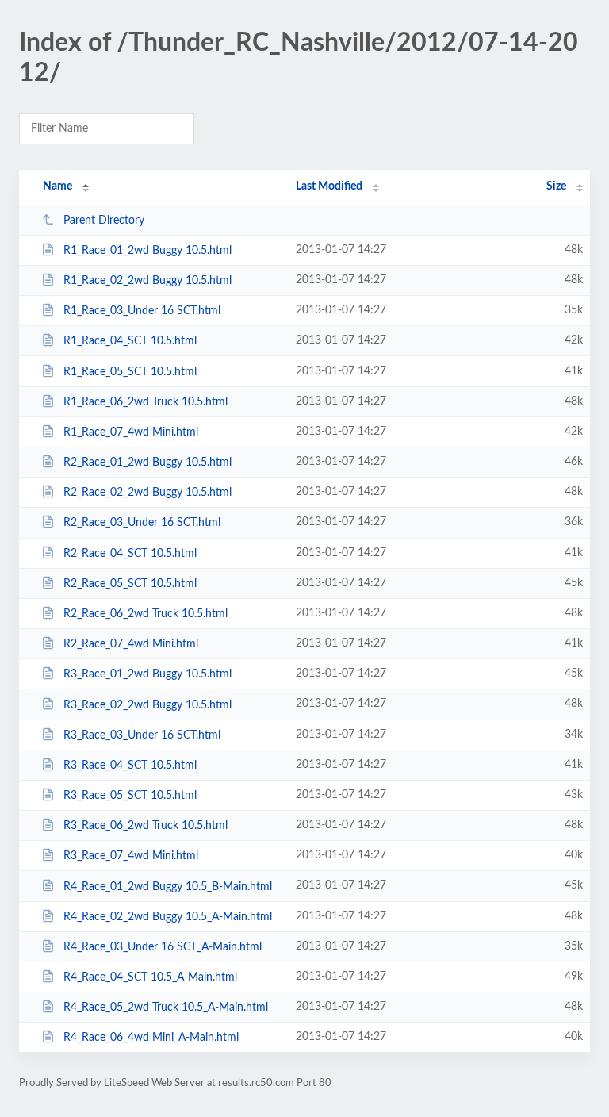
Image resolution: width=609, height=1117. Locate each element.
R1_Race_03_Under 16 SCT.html (141, 311)
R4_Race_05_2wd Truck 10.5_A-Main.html (165, 1007)
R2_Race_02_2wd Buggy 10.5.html (147, 492)
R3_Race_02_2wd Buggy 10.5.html (147, 704)
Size (556, 186)
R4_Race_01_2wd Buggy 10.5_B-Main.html (167, 886)
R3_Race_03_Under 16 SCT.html (141, 735)
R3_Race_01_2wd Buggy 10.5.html (147, 674)
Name (57, 186)
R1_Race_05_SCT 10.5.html (130, 372)
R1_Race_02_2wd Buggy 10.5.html (147, 280)
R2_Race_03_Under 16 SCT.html (141, 522)
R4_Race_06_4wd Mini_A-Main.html (151, 1037)
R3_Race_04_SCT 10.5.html (130, 765)
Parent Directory (103, 220)
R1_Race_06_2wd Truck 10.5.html (145, 402)
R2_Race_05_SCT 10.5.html (130, 583)
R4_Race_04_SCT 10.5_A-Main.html (150, 977)
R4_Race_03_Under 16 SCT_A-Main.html (162, 947)
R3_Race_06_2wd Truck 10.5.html (145, 825)
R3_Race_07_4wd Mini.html (130, 856)
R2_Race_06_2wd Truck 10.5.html (145, 614)
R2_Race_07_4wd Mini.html (130, 644)
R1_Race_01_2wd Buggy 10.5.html (147, 250)
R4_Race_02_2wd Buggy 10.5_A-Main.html (167, 917)
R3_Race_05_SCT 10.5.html (130, 795)
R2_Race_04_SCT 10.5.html (130, 553)
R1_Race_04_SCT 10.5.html (130, 341)
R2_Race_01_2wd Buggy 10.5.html (147, 462)
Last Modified (329, 186)
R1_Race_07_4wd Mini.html (130, 432)
